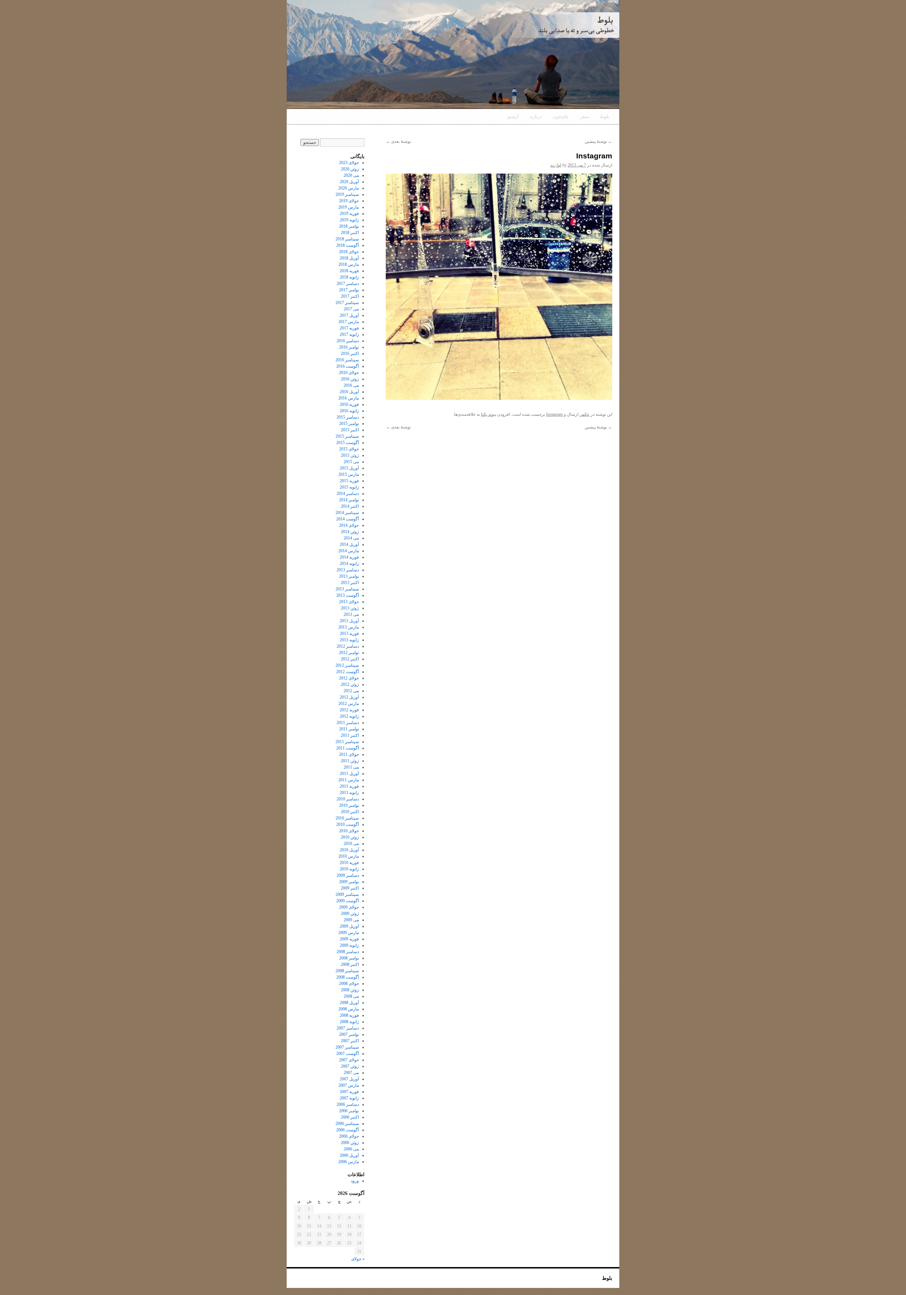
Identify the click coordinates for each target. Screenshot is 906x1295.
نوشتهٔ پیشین (598, 141)
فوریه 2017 (349, 328)
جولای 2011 (349, 754)
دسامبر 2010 (348, 799)
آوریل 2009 (349, 926)
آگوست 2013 (347, 595)
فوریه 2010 (349, 862)
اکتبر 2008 (350, 964)
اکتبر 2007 (350, 1040)
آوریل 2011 (349, 773)
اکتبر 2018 (350, 232)
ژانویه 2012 (349, 716)
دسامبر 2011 (348, 722)
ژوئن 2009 (350, 913)
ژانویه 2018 (349, 277)
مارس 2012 (348, 703)
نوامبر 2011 (349, 729)
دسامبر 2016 (348, 340)
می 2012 (351, 690)
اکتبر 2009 (350, 888)
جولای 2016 (349, 372)
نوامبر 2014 (349, 499)
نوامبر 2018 (349, 226)
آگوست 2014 (347, 519)
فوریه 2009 (349, 939)
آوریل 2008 (349, 1002)
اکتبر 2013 (350, 582)
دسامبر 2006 (348, 1104)
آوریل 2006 (349, 1155)
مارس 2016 (348, 398)
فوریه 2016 (349, 404)
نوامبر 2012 (349, 652)
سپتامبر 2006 (347, 1123)
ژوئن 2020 (350, 169)
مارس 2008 (348, 1009)
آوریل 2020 (349, 181)
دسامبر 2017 (348, 283)
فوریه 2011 (349, 786)
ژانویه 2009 (349, 945)
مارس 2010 (348, 856)
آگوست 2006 (347, 1129)
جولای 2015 (349, 449)
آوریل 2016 (349, 391)
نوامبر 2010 (349, 805)
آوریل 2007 (349, 1079)
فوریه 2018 (349, 270)
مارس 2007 (348, 1085)
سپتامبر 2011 (347, 741)
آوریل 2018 (349, 258)
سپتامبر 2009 (347, 894)
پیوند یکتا (488, 414)
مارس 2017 (348, 321)
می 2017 (351, 309)
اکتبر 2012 (350, 659)
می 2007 (351, 1072)
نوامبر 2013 (349, 576)
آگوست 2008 (347, 977)
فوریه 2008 (349, 1015)
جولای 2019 (349, 200)
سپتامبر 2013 (347, 589)
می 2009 (351, 919)
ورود (355, 1180)
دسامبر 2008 (348, 951)
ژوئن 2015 (350, 455)
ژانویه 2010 (349, 869)
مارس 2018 (348, 264)
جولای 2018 (349, 251)
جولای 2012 (349, 678)
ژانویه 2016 (349, 410)
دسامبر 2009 (348, 875)
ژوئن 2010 (350, 837)
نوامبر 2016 (349, 347)
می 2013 (351, 614)
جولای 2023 (349, 162)
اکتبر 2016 (350, 353)
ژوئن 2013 (350, 608)
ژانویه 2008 (349, 1021)
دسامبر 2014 (348, 493)
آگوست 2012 (347, 671)
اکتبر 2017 (350, 296)
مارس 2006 (348, 1161)
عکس (584, 414)
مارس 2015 (348, 474)
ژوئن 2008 (350, 989)
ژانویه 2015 (349, 487)
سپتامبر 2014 (347, 512)
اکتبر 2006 (350, 1117)
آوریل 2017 (349, 315)
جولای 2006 (349, 1136)
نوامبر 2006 (349, 1110)
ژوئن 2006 (350, 1142)
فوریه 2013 (349, 633)
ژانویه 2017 (349, 334)
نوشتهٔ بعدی (398, 141)
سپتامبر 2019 (347, 194)
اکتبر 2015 (350, 429)
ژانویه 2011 (349, 792)
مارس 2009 (348, 932)
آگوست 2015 (347, 442)
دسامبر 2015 (348, 417)
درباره (536, 116)
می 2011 (351, 767)
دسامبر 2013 (348, 569)
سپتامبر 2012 (347, 665)
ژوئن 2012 (350, 684)
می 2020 (351, 175)
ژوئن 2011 (350, 760)
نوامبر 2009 (349, 881)
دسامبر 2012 (348, 646)
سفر (584, 116)
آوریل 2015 (349, 468)
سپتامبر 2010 (347, 818)
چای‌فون (561, 116)
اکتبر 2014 (350, 506)
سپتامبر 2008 (347, 970)
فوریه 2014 (349, 557)
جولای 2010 (349, 830)
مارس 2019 (348, 207)
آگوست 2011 (347, 748)
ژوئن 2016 (350, 379)
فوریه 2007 (349, 1091)
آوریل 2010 (349, 849)
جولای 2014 (349, 525)
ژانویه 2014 (349, 563)
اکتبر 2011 (350, 735)
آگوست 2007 (347, 1053)
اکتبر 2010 (350, 811)
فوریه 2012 (349, 709)
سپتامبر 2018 (347, 239)
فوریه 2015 (349, 480)
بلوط (604, 116)
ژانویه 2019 (349, 219)
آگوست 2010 (347, 824)
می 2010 (351, 843)
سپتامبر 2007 (347, 1047)
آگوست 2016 (347, 366)
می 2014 (351, 538)
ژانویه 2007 (349, 1098)
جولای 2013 (349, 601)
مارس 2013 (348, 627)
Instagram (554, 414)
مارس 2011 (348, 779)
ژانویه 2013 (349, 639)
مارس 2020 (348, 188)
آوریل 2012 (349, 697)
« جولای (358, 1258)
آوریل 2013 (349, 620)
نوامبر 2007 (349, 1034)
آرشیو (513, 116)
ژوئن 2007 (350, 1066)
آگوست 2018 (347, 245)
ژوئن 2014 (350, 531)
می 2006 (351, 1149)
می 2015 (351, 461)
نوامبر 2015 (349, 423)
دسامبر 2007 (348, 1028)
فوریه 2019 (349, 213)
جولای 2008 (349, 983)
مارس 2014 (348, 550)
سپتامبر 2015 (347, 436)
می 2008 (351, 996)
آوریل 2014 (349, 544)
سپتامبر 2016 (347, 359)
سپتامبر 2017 (347, 302)
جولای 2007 (349, 1059)
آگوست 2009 (347, 900)
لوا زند (555, 165)
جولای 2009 (349, 907)
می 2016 (351, 385)
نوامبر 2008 (349, 958)
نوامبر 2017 (349, 289)
